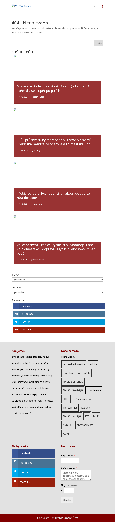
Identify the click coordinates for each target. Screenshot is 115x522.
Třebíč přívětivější (73, 390)
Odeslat (67, 500)
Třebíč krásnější (72, 416)
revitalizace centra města (76, 373)
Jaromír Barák (39, 97)
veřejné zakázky (82, 399)
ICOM (66, 433)
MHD (96, 416)
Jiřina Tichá (37, 204)
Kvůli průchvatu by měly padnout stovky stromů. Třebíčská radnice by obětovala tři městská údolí (54, 142)
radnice (93, 364)
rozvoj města (94, 390)
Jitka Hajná (37, 150)
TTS (87, 416)
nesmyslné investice (74, 364)
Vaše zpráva (69, 468)
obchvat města (85, 425)
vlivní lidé (68, 425)
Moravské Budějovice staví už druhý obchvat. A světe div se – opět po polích (53, 88)
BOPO (66, 399)
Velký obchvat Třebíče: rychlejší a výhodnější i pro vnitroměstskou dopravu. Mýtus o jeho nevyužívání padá (56, 248)
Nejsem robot (70, 485)
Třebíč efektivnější (73, 381)
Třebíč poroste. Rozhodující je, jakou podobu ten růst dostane (54, 195)
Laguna (85, 407)
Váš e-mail (68, 455)
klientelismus (70, 407)
